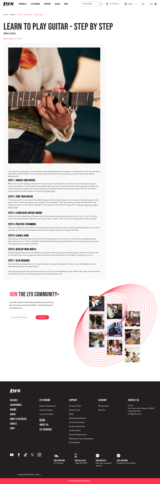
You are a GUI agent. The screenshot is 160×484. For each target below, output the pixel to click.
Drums (13, 409)
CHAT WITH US (101, 460)
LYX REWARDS (45, 429)
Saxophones (16, 404)
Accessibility (74, 442)
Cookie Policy (75, 430)
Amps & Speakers (18, 418)
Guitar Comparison (47, 406)
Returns (101, 410)
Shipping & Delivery (77, 418)
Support (73, 400)
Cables (13, 423)
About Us (43, 424)
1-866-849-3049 (134, 411)
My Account (103, 406)
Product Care (74, 410)
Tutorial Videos (46, 410)
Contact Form (75, 406)
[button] (23, 4)
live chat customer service (104, 464)
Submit (42, 317)
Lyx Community (46, 414)
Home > (6, 14)
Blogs (42, 419)
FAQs (71, 414)
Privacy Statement (77, 426)
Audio (13, 414)
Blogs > (13, 14)
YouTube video (49, 191)
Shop (12, 428)
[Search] (100, 4)
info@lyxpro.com (134, 414)
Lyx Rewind (35, 4)
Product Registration (78, 435)
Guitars (14, 400)
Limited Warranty (76, 422)
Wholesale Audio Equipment (81, 439)
